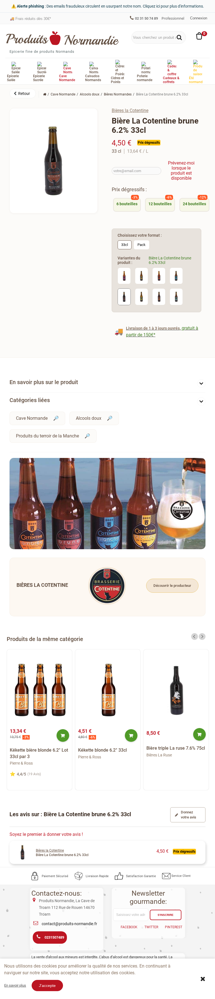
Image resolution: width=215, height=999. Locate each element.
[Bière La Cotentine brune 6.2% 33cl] (124, 296)
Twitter (151, 927)
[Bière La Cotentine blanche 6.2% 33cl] (176, 275)
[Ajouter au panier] (63, 735)
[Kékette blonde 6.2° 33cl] (107, 690)
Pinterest (173, 927)
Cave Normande (32, 418)
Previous (194, 636)
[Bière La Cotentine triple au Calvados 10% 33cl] (176, 296)
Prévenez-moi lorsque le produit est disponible (181, 171)
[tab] (107, 383)
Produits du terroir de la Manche (47, 436)
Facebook (129, 927)
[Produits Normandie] (62, 38)
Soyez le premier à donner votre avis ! (46, 834)
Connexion (198, 18)
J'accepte (47, 985)
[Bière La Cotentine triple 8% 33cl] (159, 275)
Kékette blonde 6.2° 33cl (102, 750)
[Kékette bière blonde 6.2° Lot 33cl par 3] (39, 690)
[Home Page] (44, 94)
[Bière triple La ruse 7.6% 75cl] (176, 690)
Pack (141, 245)
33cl (124, 245)
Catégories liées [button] (30, 400)
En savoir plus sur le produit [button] (44, 382)
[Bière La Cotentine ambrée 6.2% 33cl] (159, 296)
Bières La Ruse (159, 755)
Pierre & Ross (21, 763)
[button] (23, 93)
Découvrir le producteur (172, 585)
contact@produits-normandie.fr (69, 924)
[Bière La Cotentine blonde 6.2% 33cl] (141, 275)
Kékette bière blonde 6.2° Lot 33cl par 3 (39, 753)
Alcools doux (88, 418)
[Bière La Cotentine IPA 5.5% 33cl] (124, 275)
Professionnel (173, 18)
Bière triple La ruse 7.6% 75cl (175, 748)
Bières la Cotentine (130, 110)
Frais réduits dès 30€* (30, 18)
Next (202, 636)
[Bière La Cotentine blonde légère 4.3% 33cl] (141, 296)
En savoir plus (15, 985)
